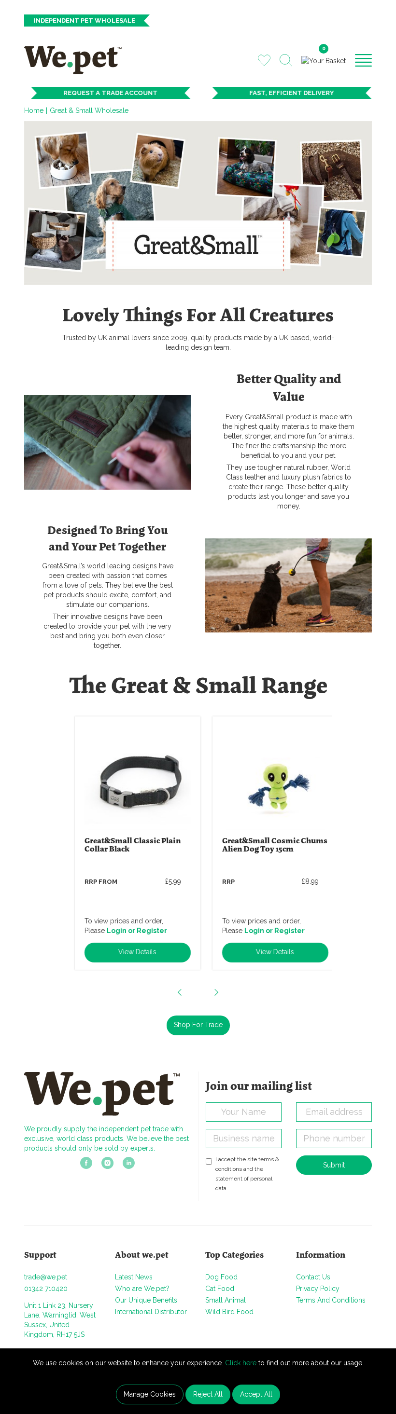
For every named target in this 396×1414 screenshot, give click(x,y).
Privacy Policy (317, 1288)
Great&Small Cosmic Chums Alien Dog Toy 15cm (266, 845)
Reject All (208, 1394)
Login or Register (129, 930)
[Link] (86, 1166)
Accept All (256, 1394)
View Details (129, 952)
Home (33, 110)
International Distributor (151, 1312)
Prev (180, 993)
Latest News (134, 1277)
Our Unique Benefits (146, 1300)
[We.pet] (76, 60)
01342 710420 (46, 1288)
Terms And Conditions (331, 1300)
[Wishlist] (264, 60)
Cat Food (219, 1288)
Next (216, 993)
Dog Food (221, 1277)
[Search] (286, 60)
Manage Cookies (150, 1394)
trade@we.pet (45, 1277)
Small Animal (225, 1300)
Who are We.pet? (142, 1288)
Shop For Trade (198, 1025)
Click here (240, 1363)
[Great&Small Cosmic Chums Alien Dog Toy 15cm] (267, 777)
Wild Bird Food (229, 1312)
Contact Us (313, 1277)
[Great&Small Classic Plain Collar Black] (129, 777)
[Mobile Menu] (363, 60)
